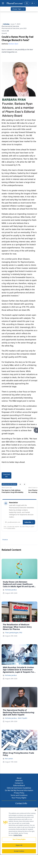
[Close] (35, 810)
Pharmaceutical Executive (10, 26)
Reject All (19, 845)
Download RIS (6, 475)
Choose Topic (16, 9)
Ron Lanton (9, 759)
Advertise (19, 780)
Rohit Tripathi (22, 718)
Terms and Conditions (19, 795)
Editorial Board (19, 785)
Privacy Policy (19, 793)
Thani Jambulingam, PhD (13, 633)
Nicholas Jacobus (11, 590)
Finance (5, 540)
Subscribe (27, 522)
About (19, 778)
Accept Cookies (19, 851)
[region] (19, 831)
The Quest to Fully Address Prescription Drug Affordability (12, 491)
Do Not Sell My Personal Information (19, 790)
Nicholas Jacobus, (11, 718)
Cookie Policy (17, 835)
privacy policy (11, 528)
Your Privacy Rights (19, 798)
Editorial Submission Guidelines (19, 788)
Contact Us (19, 783)
